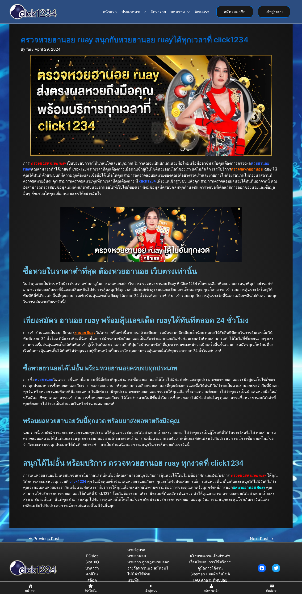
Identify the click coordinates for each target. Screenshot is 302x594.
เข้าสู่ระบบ (274, 11)
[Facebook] (262, 568)
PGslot (92, 555)
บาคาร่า (92, 568)
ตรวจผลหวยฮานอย (247, 169)
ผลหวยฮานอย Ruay (249, 487)
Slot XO (92, 562)
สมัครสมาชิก (235, 11)
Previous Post (44, 539)
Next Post (261, 539)
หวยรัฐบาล (136, 550)
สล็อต (92, 580)
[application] (143, 11)
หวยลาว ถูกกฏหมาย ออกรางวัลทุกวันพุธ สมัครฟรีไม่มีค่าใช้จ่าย (148, 568)
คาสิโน (92, 574)
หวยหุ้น (133, 580)
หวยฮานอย (136, 555)
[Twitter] (276, 568)
